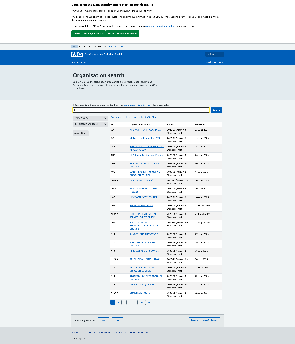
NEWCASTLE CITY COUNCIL (144, 197)
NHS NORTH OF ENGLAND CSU (146, 129)
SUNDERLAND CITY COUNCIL (145, 234)
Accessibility (76, 332)
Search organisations (214, 62)
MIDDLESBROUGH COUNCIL (144, 251)
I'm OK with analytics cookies (89, 33)
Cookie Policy (120, 332)
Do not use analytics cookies (122, 33)
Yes (103, 321)
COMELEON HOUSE (140, 293)
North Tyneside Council (141, 205)
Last (149, 302)
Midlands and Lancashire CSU (145, 138)
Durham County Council (142, 284)
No (117, 321)
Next (142, 302)
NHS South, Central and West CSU (147, 155)
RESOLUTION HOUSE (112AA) (145, 259)
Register (210, 54)
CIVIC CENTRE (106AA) (141, 180)
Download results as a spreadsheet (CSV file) (133, 117)
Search (216, 110)
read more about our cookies (160, 26)
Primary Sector (82, 118)
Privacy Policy (104, 332)
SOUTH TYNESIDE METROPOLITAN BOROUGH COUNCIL (144, 225)
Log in (219, 54)
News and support (79, 62)
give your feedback (115, 46)
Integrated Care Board (86, 124)
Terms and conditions (139, 332)
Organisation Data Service (137, 105)
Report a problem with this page (204, 320)
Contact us (90, 332)
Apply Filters (80, 133)
